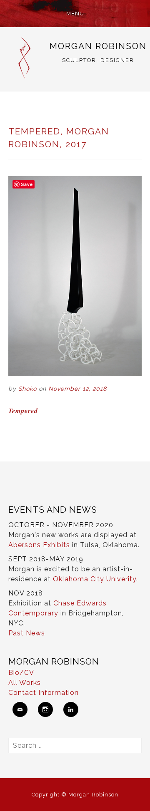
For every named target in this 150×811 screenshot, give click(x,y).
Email (20, 709)
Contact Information (43, 693)
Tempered (23, 410)
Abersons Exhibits (39, 545)
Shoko (27, 388)
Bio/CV (21, 673)
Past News (26, 633)
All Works (24, 683)
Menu (75, 13)
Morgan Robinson (98, 46)
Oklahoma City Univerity (94, 579)
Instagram (45, 709)
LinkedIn (70, 709)
